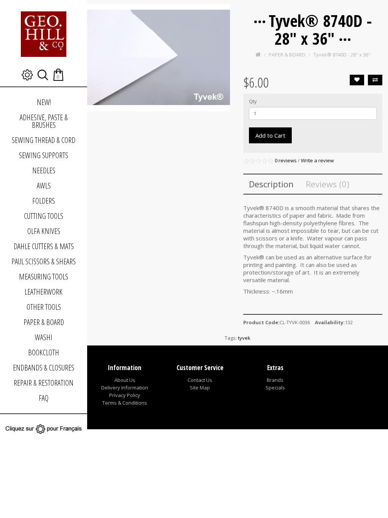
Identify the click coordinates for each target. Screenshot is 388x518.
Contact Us (200, 380)
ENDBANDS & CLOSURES (43, 368)
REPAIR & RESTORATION (44, 383)
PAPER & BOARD (43, 322)
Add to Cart (270, 135)
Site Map (200, 387)
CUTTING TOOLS (43, 216)
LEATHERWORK (44, 292)
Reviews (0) (327, 184)
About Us (124, 380)
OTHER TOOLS (44, 307)
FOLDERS (43, 201)
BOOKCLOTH (43, 352)
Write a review (317, 160)
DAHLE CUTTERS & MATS (44, 246)
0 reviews (286, 160)
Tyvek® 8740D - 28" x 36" (342, 54)
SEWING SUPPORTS (43, 155)
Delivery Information (124, 387)
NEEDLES (43, 170)
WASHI (43, 337)
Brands (275, 380)
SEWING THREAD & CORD (43, 140)
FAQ (43, 398)
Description (271, 184)
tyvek (244, 337)
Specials (275, 387)
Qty (253, 101)
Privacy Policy (124, 395)
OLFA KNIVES (43, 231)
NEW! (44, 102)
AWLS (44, 186)
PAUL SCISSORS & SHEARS (43, 261)
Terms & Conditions (124, 402)
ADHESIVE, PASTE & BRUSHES (44, 121)
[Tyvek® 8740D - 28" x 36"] (158, 57)
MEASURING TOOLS (43, 277)
